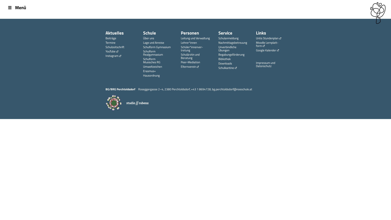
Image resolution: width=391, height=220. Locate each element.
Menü (20, 7)
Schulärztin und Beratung (190, 56)
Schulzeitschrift (115, 47)
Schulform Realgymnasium (153, 53)
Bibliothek (224, 59)
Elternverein (188, 67)
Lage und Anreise (153, 43)
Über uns (148, 38)
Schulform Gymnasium (157, 47)
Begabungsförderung (231, 55)
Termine (110, 43)
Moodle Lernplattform (267, 44)
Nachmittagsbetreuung (232, 43)
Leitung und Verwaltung (195, 38)
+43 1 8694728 (201, 89)
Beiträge (111, 38)
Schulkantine (226, 68)
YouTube (110, 51)
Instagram (112, 56)
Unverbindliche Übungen (227, 48)
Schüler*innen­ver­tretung (192, 48)
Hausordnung (151, 76)
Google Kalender (266, 50)
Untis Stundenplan (267, 38)
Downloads (225, 64)
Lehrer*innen (189, 43)
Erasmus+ (149, 71)
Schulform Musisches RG (151, 60)
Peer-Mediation (190, 62)
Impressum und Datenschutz (265, 64)
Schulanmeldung (228, 38)
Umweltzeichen (152, 67)
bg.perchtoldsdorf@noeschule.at (232, 89)
